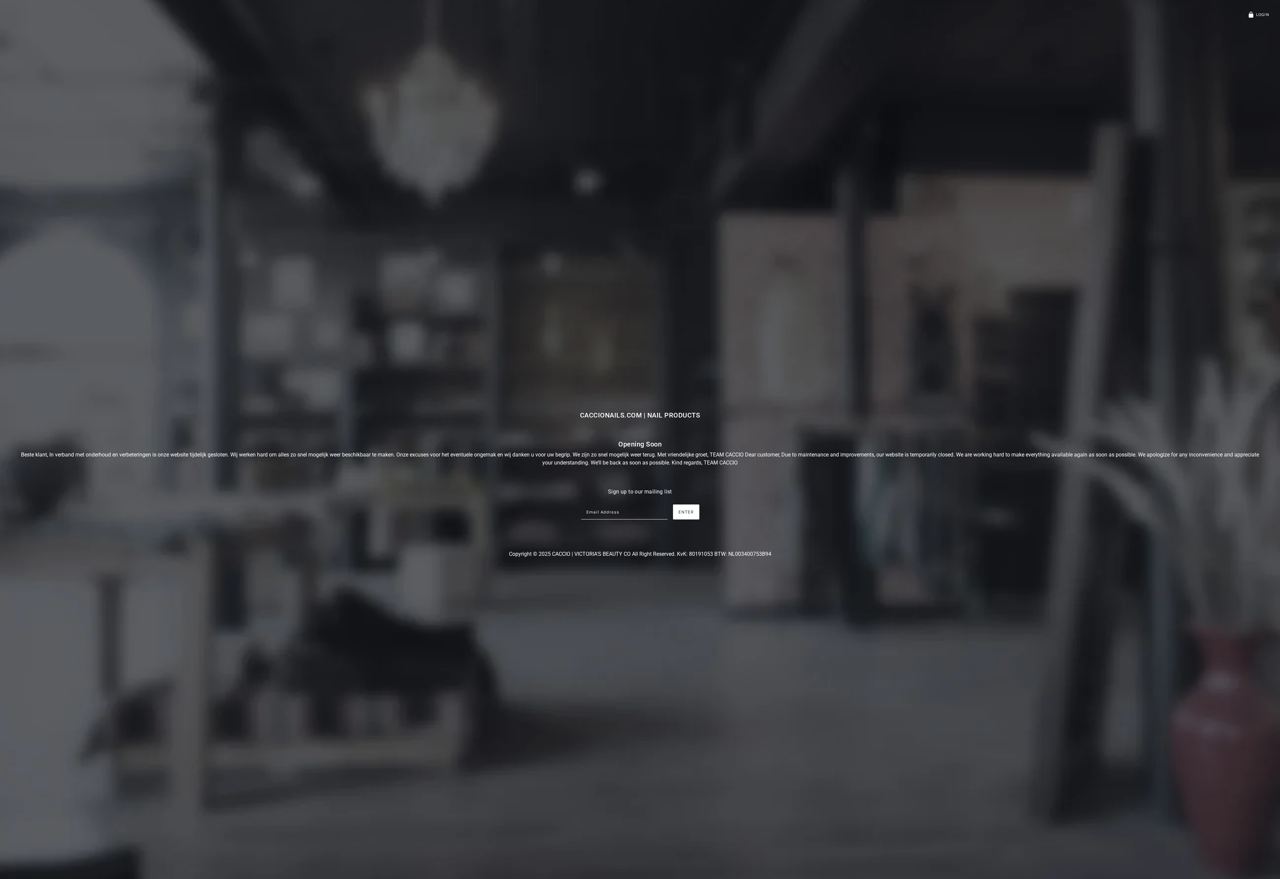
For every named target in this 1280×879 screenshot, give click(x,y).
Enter (686, 512)
